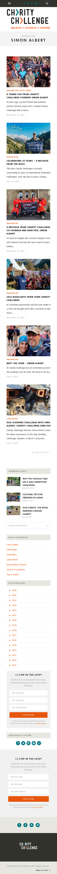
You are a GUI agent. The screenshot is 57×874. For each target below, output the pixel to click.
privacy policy (41, 723)
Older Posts (40, 453)
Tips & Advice (13, 574)
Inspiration (12, 90)
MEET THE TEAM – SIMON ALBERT (25, 363)
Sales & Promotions (16, 569)
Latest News (25, 90)
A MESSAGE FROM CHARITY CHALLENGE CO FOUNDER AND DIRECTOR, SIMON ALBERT (28, 230)
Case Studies (12, 544)
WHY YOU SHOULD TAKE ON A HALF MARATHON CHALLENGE (35, 482)
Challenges (12, 419)
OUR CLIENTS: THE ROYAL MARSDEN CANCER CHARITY (35, 510)
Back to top (42, 870)
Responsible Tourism (16, 564)
